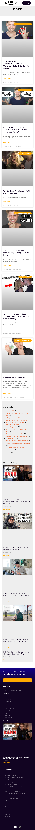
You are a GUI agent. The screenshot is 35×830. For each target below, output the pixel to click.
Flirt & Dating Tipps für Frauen (15, 422)
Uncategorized (10, 450)
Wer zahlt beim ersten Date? (15, 378)
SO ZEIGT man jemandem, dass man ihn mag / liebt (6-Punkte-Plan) (16, 253)
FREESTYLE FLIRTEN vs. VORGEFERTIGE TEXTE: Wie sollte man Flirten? (15, 129)
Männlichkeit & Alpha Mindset (15, 434)
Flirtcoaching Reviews (12, 425)
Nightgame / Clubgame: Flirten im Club (17, 436)
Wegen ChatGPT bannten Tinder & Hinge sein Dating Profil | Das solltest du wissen (16, 501)
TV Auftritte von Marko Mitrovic (15, 448)
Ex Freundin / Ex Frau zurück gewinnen (17, 420)
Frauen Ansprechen (11, 427)
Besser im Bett (10, 411)
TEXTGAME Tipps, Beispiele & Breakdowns (18, 443)
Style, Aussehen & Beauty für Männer (17, 441)
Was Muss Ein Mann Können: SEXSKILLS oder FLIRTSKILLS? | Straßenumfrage (17, 316)
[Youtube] (15, 827)
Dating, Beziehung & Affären (14, 418)
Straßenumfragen (11, 438)
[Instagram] (20, 827)
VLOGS (8, 452)
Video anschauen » (7, 762)
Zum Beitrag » (7, 78)
